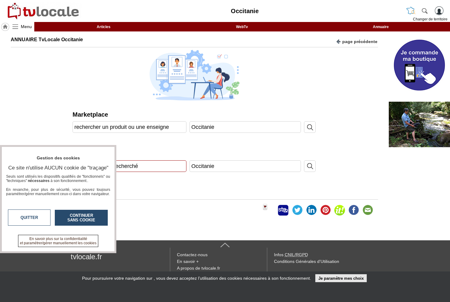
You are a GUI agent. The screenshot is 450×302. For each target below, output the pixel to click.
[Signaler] (269, 210)
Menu (26, 26)
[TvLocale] (42, 11)
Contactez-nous (192, 254)
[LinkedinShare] (311, 210)
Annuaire (381, 27)
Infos (291, 254)
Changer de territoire (430, 19)
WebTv (242, 27)
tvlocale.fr (86, 257)
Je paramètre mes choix (341, 278)
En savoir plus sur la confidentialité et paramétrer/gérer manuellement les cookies (58, 241)
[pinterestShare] (325, 210)
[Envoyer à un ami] (368, 210)
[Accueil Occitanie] (5, 27)
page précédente (359, 41)
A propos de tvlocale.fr (198, 268)
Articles (104, 27)
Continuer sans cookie (81, 217)
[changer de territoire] (410, 10)
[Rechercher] (424, 10)
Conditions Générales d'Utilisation (306, 261)
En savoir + (188, 261)
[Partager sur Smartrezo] (283, 210)
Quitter (29, 217)
